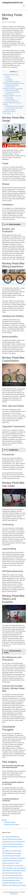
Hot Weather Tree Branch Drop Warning (13, 858)
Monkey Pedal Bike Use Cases (12, 95)
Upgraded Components (12, 92)
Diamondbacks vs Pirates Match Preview (14, 870)
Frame (7, 76)
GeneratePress (14, 893)
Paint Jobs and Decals (12, 90)
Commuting (9, 97)
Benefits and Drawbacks (12, 81)
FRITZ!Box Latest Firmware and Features (14, 885)
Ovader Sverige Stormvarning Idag (12, 839)
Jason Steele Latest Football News (12, 875)
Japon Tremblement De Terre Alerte (12, 865)
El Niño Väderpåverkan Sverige (11, 880)
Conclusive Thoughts (9, 111)
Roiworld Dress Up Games (11, 824)
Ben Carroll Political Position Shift (11, 873)
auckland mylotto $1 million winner (12, 860)
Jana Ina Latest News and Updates (12, 844)
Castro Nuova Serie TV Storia (10, 863)
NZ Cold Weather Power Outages (11, 853)
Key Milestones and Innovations (14, 106)
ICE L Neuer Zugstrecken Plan (10, 836)
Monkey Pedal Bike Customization (13, 88)
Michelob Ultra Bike (9, 822)
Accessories (9, 94)
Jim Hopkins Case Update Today (11, 850)
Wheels (7, 78)
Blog (5, 820)
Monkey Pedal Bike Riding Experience (14, 83)
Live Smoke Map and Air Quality (11, 855)
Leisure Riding (9, 99)
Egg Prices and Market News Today (12, 878)
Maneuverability (10, 87)
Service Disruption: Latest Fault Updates (13, 868)
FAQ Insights (7, 113)
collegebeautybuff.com (12, 2)
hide (17, 71)
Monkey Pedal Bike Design (10, 74)
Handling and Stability (12, 85)
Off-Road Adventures (11, 101)
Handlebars (9, 80)
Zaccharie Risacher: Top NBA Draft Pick (13, 841)
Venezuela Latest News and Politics (12, 882)
